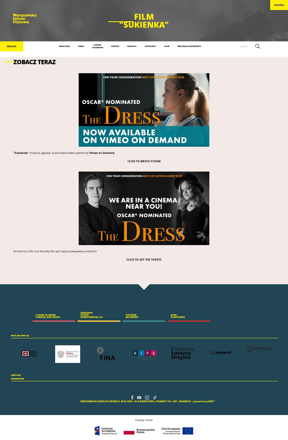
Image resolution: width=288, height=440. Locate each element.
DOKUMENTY (150, 46)
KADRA (81, 46)
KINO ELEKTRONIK (178, 316)
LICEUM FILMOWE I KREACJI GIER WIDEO (48, 316)
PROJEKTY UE (163, 401)
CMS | (76, 401)
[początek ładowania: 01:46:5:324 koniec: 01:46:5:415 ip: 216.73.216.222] (132, 397)
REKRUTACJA (64, 46)
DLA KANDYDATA (144, 401)
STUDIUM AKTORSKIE (132, 316)
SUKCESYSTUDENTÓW (97, 46)
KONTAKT (115, 46)
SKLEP (167, 46)
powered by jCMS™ (204, 401)
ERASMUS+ (132, 46)
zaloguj (279, 5)
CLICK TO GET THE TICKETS (144, 259)
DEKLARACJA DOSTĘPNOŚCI (189, 46)
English (11, 46)
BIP (175, 401)
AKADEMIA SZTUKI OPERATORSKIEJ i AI (91, 315)
